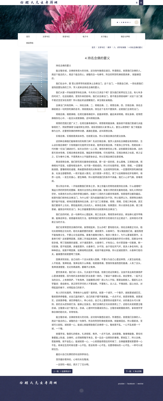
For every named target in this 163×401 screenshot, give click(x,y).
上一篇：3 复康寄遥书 (62, 371)
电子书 (85, 36)
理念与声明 (125, 36)
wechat (140, 383)
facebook (131, 383)
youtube (121, 383)
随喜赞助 (29, 43)
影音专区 (66, 36)
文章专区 (46, 36)
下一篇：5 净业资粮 (134, 371)
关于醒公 (104, 36)
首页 (28, 36)
